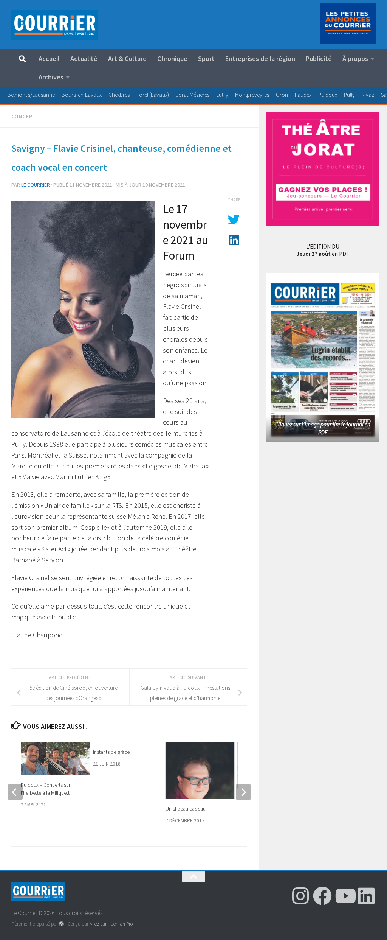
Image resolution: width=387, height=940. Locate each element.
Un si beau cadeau (186, 808)
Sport (206, 58)
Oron (282, 94)
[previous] (15, 792)
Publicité (319, 58)
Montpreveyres (252, 94)
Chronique (172, 58)
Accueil (49, 58)
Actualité (84, 58)
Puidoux (327, 94)
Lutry (222, 94)
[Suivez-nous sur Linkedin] (366, 895)
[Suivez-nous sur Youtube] (344, 895)
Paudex (303, 94)
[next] (243, 792)
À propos (355, 58)
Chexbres (119, 94)
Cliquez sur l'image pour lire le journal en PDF (322, 428)
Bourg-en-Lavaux (82, 94)
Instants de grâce (111, 752)
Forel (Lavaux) (152, 94)
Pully (349, 94)
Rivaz (368, 94)
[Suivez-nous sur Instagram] (300, 895)
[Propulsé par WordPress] (61, 923)
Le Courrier (35, 184)
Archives (51, 77)
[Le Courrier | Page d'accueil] (54, 25)
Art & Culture (127, 58)
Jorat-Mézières (192, 94)
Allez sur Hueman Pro (111, 924)
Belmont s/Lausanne (31, 94)
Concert (23, 116)
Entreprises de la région (260, 58)
